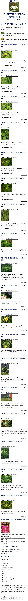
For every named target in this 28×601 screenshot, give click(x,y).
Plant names (5, 572)
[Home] (14, 7)
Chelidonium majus (12, 50)
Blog (3, 576)
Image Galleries (6, 569)
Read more (24, 67)
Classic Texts (5, 563)
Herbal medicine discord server (10, 549)
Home (2, 27)
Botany (4, 574)
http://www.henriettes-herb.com (10, 597)
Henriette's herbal (6, 585)
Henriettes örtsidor (7, 580)
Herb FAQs (5, 559)
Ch (22, 27)
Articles (4, 561)
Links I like (5, 582)
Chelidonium (4, 29)
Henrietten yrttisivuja (8, 578)
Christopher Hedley (7, 567)
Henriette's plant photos (12, 27)
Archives (4, 565)
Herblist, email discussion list (9, 551)
